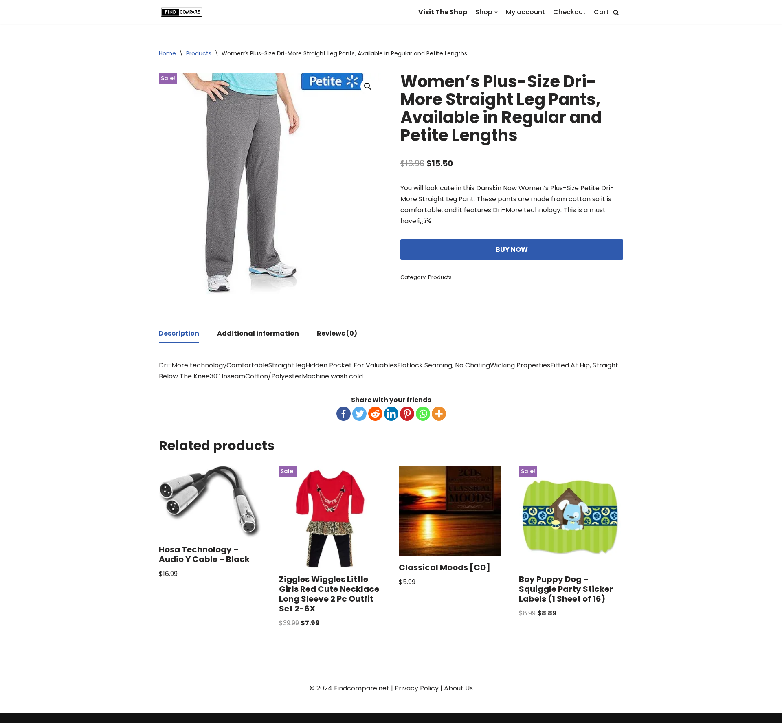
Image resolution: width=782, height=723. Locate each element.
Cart (601, 12)
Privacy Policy (417, 688)
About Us (458, 688)
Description (179, 333)
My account (525, 12)
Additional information (258, 333)
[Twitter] (359, 414)
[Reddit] (375, 414)
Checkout (569, 12)
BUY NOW (512, 249)
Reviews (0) (337, 333)
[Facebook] (343, 414)
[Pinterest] (407, 414)
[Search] (616, 12)
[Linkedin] (391, 414)
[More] (439, 414)
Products (198, 53)
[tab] (179, 334)
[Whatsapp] (423, 414)
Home (167, 53)
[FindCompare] (183, 12)
